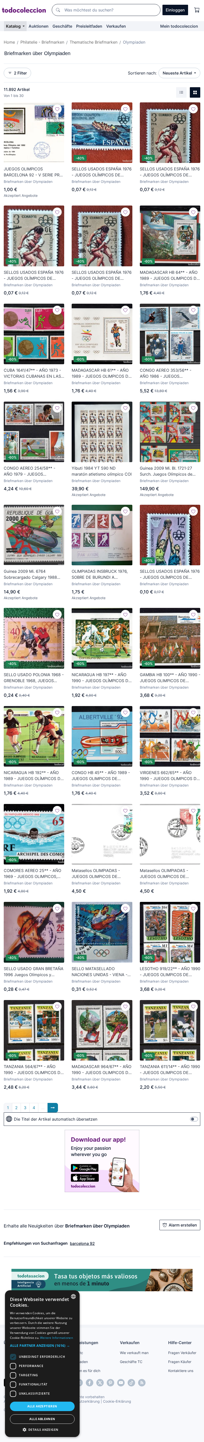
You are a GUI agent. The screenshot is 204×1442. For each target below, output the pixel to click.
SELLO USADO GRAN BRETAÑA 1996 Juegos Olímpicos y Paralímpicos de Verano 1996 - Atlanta (33, 972)
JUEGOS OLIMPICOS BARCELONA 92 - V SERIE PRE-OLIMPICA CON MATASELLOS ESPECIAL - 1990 (34, 172)
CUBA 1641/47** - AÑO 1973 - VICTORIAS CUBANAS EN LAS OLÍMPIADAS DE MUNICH (32, 373)
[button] (42, 1345)
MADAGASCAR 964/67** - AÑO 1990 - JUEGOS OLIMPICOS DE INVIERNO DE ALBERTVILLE (101, 1070)
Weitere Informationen (56, 1338)
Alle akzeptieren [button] (42, 1406)
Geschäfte (62, 26)
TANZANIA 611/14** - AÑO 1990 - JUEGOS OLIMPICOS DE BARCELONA (170, 1070)
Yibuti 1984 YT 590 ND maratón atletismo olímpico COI (102, 471)
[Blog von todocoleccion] (142, 1382)
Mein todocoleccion (179, 26)
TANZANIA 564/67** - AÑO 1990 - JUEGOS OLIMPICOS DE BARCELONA (33, 1070)
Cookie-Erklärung (117, 1401)
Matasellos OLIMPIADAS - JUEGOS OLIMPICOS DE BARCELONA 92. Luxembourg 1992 (168, 873)
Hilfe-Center (180, 1342)
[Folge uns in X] (100, 1382)
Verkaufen (116, 26)
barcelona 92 (82, 1243)
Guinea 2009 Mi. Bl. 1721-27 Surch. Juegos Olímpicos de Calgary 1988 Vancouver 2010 (168, 471)
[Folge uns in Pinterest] (110, 1382)
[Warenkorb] (197, 10)
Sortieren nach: (142, 73)
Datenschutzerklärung (82, 1401)
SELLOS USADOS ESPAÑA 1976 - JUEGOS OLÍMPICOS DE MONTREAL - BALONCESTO (170, 574)
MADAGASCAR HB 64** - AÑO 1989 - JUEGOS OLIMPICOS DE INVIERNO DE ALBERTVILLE (169, 275)
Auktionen (39, 26)
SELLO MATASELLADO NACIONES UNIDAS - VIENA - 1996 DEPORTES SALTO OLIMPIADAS (99, 972)
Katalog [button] (14, 26)
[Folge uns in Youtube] (121, 1382)
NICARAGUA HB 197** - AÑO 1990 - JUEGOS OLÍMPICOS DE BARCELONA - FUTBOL (101, 678)
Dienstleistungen (82, 1342)
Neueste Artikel (178, 73)
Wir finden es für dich (83, 1371)
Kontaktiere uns (180, 1371)
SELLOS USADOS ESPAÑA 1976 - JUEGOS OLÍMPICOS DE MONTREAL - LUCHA (170, 172)
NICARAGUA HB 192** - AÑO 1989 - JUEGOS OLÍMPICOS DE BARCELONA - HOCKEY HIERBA (34, 776)
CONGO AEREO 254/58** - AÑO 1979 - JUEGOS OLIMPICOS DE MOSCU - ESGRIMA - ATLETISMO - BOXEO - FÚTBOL (29, 471)
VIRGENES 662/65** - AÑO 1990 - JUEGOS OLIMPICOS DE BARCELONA (169, 776)
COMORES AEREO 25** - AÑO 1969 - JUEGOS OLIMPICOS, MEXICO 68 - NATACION (32, 873)
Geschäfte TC (131, 1362)
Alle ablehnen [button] (42, 1419)
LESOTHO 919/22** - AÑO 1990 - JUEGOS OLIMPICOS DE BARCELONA (170, 972)
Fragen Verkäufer (182, 1353)
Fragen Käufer (179, 1362)
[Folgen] (57, 108)
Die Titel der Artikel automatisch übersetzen (55, 1119)
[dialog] (42, 1363)
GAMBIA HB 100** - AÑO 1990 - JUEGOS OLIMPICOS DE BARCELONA (170, 678)
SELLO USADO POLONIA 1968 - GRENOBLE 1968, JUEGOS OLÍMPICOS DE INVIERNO (34, 678)
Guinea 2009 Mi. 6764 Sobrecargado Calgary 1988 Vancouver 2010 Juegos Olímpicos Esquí (30, 574)
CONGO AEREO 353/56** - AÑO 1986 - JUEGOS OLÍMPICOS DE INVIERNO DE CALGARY (167, 373)
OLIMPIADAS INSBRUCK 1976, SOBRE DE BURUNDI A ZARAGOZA (100, 574)
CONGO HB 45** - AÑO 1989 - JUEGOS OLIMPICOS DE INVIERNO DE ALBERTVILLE (101, 776)
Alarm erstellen (183, 1225)
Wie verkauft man (134, 1353)
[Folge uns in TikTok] (131, 1382)
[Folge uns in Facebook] (89, 1382)
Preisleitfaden (89, 26)
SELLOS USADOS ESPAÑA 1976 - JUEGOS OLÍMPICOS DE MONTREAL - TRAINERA (102, 172)
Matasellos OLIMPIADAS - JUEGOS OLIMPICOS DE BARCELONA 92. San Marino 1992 (98, 873)
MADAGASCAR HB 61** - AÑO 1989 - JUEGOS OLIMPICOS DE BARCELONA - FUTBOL (101, 373)
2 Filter (20, 73)
